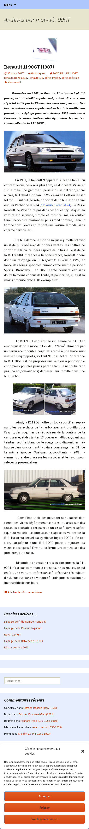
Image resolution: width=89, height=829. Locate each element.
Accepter (45, 796)
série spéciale (70, 78)
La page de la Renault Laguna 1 (23, 628)
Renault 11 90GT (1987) (29, 67)
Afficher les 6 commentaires (25, 592)
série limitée (52, 78)
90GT (56, 73)
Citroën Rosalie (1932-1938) (40, 708)
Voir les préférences (44, 819)
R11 (62, 73)
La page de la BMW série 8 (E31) (23, 641)
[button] (83, 751)
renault (8, 78)
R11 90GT (71, 73)
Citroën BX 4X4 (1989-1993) (34, 733)
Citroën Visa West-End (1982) (36, 714)
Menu (8, 4)
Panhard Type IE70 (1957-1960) (39, 721)
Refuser (44, 808)
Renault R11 (36, 78)
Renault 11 (20, 78)
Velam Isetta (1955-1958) (47, 727)
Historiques (38, 73)
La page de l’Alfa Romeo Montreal (25, 621)
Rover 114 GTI (12, 634)
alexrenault (14, 82)
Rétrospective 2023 (16, 647)
